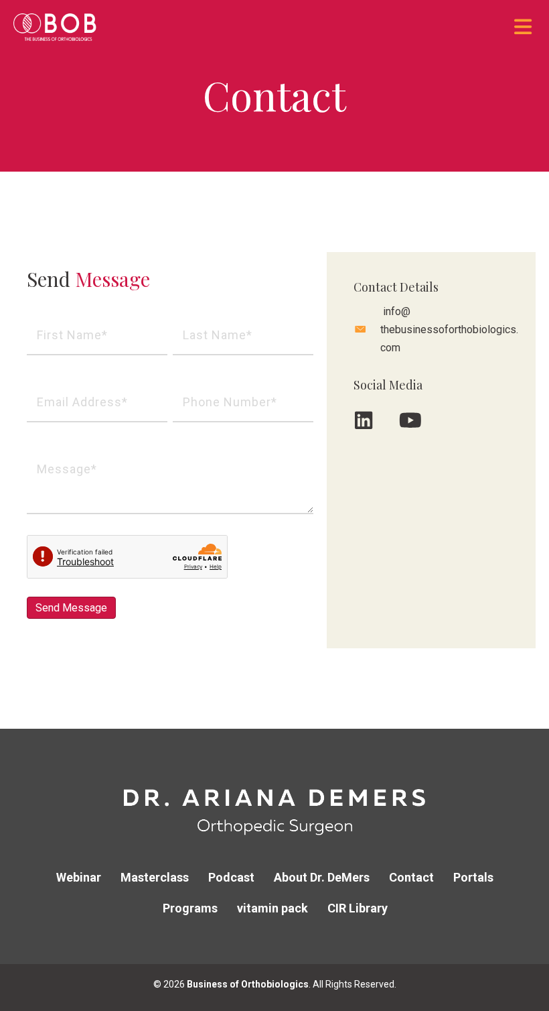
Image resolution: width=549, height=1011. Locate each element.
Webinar (78, 877)
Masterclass (155, 877)
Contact (411, 877)
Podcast (231, 877)
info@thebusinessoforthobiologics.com (449, 329)
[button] (363, 420)
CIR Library (357, 908)
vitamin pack (272, 908)
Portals (473, 877)
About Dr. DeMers (322, 877)
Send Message (71, 607)
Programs (190, 908)
